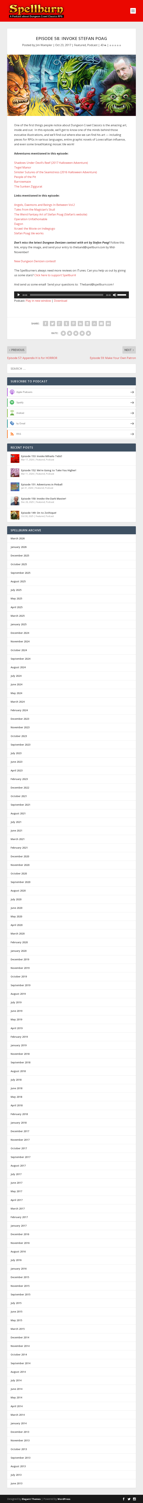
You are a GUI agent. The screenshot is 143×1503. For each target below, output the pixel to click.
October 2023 (19, 736)
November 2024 (20, 641)
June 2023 (16, 761)
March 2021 (18, 839)
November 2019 (20, 968)
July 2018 (16, 1079)
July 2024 (16, 675)
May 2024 (16, 693)
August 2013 (18, 1466)
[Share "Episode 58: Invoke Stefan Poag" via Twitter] (52, 323)
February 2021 (19, 847)
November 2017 (20, 1139)
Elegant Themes (31, 1499)
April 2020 (16, 925)
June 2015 (16, 1311)
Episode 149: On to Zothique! (38, 512)
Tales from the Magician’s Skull (34, 209)
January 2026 (19, 547)
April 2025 (16, 607)
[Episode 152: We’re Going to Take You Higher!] (15, 472)
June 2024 (16, 684)
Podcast (92, 45)
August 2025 (18, 581)
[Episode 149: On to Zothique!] (15, 515)
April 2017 (16, 1200)
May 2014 (16, 1397)
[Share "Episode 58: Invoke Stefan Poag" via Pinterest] (73, 323)
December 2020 (20, 856)
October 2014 (19, 1354)
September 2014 (20, 1363)
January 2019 (19, 1045)
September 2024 (20, 658)
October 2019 (19, 976)
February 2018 (19, 1114)
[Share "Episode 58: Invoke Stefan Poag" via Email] (101, 323)
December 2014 (20, 1337)
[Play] (18, 295)
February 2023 (19, 779)
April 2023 (16, 770)
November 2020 (20, 865)
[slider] (122, 294)
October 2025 (19, 564)
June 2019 (16, 1011)
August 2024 (18, 667)
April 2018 (16, 1105)
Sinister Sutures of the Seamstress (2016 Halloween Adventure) (55, 172)
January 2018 (19, 1122)
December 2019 (20, 959)
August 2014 (18, 1371)
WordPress (64, 1499)
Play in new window (38, 301)
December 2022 (20, 787)
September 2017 (20, 1157)
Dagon (18, 224)
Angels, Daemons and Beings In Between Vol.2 (44, 205)
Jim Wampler (44, 45)
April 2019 (16, 1028)
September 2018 (20, 1062)
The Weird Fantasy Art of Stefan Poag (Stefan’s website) (50, 214)
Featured (80, 45)
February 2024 (19, 710)
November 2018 (20, 1053)
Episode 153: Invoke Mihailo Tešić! (41, 456)
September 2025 (20, 572)
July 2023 (16, 753)
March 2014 (18, 1414)
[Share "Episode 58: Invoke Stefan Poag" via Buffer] (87, 323)
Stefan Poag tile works (29, 233)
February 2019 (19, 1036)
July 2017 (16, 1174)
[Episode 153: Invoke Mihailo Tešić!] (15, 458)
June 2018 (16, 1088)
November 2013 (20, 1440)
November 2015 (20, 1286)
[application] (71, 294)
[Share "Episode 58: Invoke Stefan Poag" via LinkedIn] (80, 323)
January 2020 (19, 950)
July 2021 (16, 822)
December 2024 (20, 633)
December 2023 (20, 718)
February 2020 (19, 942)
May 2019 (16, 1019)
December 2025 (20, 555)
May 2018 (16, 1096)
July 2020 (16, 899)
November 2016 (20, 1243)
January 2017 (19, 1225)
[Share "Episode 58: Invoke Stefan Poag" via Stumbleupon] (94, 323)
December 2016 (20, 1234)
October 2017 (19, 1148)
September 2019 (20, 985)
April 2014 (16, 1406)
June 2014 (16, 1389)
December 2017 (20, 1131)
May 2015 (16, 1320)
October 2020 (19, 873)
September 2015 (20, 1294)
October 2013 (19, 1449)
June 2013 (16, 1483)
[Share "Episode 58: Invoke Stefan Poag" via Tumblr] (66, 323)
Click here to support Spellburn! (55, 275)
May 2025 (16, 598)
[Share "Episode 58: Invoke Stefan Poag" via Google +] (59, 323)
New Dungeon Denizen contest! (35, 261)
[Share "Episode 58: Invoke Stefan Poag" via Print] (108, 323)
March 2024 (18, 701)
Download (60, 301)
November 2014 (20, 1346)
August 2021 (18, 813)
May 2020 (16, 916)
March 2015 (18, 1328)
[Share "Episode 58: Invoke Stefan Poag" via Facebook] (45, 323)
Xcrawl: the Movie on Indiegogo (34, 228)
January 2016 (19, 1268)
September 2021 (20, 804)
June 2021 (16, 830)
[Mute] (114, 295)
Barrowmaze (22, 182)
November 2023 (20, 727)
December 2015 (20, 1277)
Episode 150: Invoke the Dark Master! (43, 498)
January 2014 (19, 1423)
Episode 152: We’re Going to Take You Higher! (48, 470)
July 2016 (16, 1260)
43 (102, 45)
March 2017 (18, 1208)
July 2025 (16, 590)
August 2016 (18, 1251)
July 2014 (16, 1380)
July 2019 (16, 1002)
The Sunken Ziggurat (28, 186)
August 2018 (18, 1071)
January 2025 (19, 624)
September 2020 (20, 882)
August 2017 (18, 1165)
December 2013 (20, 1432)
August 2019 (18, 993)
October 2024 (19, 650)
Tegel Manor (22, 167)
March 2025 (18, 615)
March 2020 (18, 933)
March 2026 (18, 538)
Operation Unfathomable (30, 219)
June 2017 (16, 1182)
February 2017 (19, 1217)
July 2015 (16, 1303)
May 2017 (16, 1191)
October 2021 (19, 796)
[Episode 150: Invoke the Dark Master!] (15, 501)
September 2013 (20, 1457)
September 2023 (20, 744)
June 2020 (16, 908)
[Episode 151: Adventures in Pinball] (15, 486)
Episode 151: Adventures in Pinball (41, 484)
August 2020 (18, 890)
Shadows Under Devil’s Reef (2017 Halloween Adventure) (51, 163)
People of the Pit (25, 177)
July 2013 (16, 1474)
